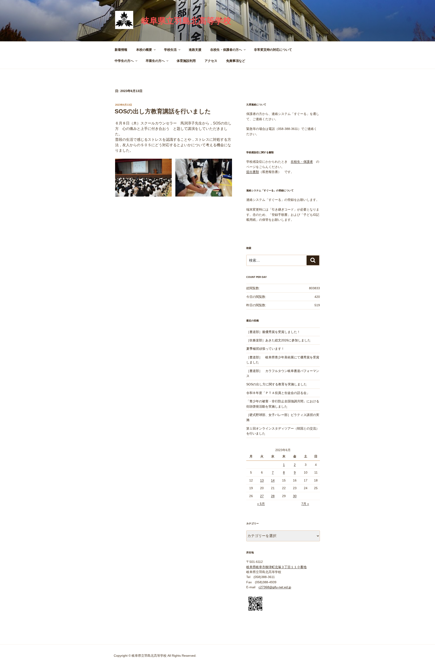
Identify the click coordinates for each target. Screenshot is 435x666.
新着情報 (121, 49)
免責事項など (235, 61)
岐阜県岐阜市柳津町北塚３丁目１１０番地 (276, 567)
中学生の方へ (124, 61)
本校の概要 (144, 49)
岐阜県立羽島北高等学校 (186, 20)
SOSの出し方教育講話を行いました (163, 111)
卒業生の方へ (155, 61)
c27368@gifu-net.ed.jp (275, 587)
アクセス (211, 61)
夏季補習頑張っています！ (265, 348)
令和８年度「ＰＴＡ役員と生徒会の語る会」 (278, 393)
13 (262, 480)
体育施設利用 (186, 61)
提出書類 (252, 172)
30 (295, 496)
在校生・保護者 (302, 161)
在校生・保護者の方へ (226, 49)
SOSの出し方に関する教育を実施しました (276, 384)
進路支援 (195, 49)
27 (262, 496)
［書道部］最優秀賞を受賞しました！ (273, 332)
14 (273, 480)
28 (273, 496)
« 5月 (261, 504)
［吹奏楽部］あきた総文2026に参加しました (278, 340)
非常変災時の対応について (273, 49)
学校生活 (170, 49)
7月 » (305, 504)
